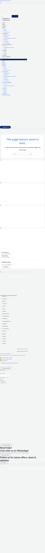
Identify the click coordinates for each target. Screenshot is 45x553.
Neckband (5, 39)
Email (3, 264)
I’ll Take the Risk (6, 368)
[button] (13, 59)
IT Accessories (6, 42)
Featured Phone (7, 32)
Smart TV (5, 45)
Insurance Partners (6, 56)
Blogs (3, 24)
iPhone (5, 29)
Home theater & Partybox (9, 47)
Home (3, 22)
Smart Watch (6, 41)
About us (4, 25)
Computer (4, 50)
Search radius (2, 377)
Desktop (5, 53)
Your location (2, 373)
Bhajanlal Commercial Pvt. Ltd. (22, 351)
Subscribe (5, 266)
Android (5, 30)
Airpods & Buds (7, 35)
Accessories (5, 33)
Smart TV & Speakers (6, 44)
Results (1, 379)
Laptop (5, 52)
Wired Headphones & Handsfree (10, 38)
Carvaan (5, 49)
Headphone (6, 36)
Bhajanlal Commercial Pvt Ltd (5, 0)
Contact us (4, 55)
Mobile (3, 27)
